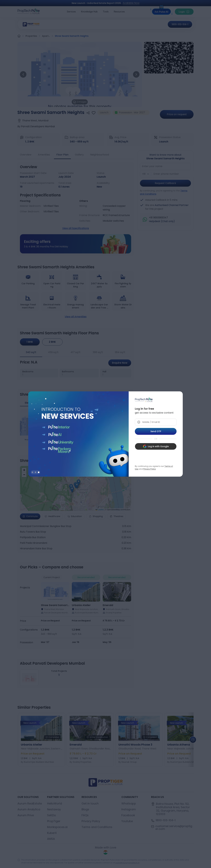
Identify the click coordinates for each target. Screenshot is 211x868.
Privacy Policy (149, 469)
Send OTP (155, 431)
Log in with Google (158, 446)
